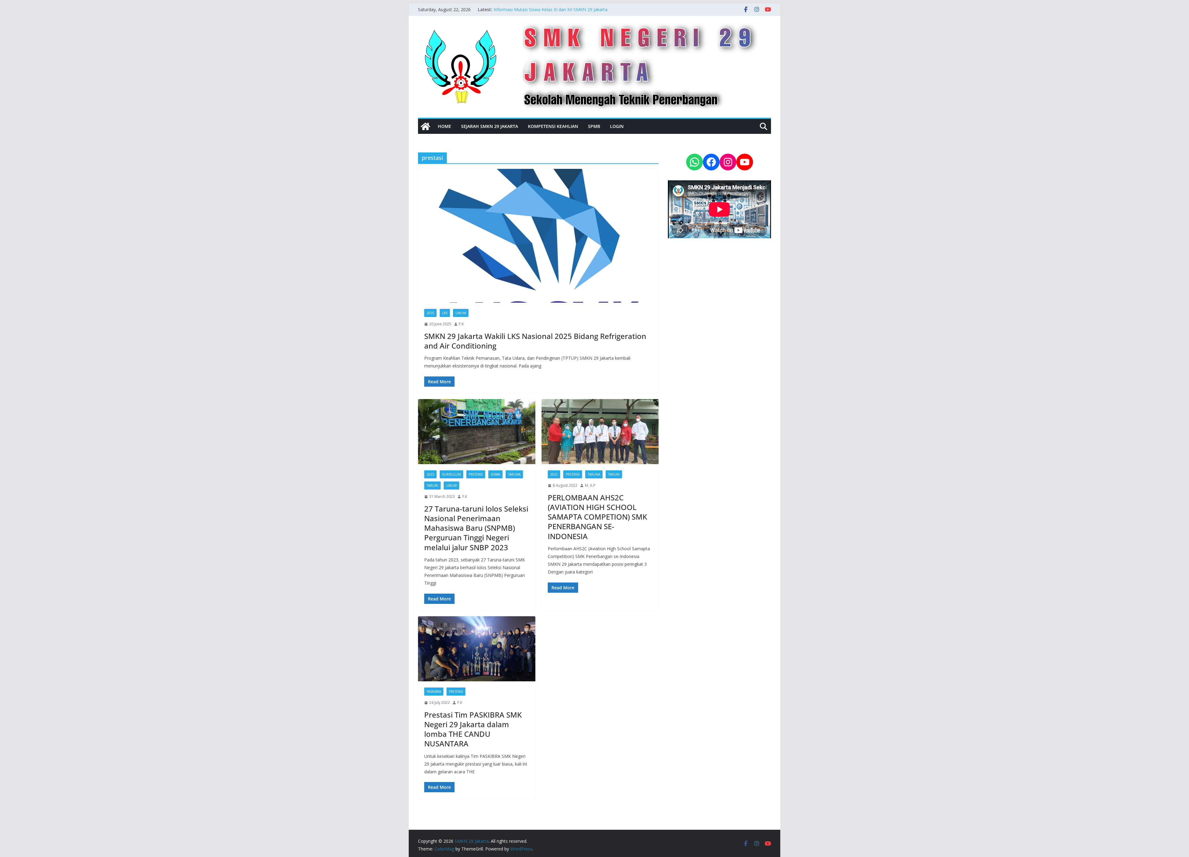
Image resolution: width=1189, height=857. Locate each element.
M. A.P (590, 485)
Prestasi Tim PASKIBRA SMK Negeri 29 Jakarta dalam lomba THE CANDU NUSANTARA (473, 729)
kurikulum (451, 474)
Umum (460, 313)
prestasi (476, 474)
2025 (430, 313)
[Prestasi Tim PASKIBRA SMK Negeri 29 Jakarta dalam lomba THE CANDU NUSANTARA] (476, 649)
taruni (432, 485)
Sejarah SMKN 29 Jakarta (489, 126)
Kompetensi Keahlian (553, 126)
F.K (461, 324)
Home (444, 126)
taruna (514, 474)
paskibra (434, 691)
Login (617, 126)
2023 (430, 474)
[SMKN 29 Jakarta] (425, 126)
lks (444, 313)
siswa (495, 474)
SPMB (594, 126)
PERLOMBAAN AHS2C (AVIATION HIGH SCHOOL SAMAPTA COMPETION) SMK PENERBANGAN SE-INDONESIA (597, 516)
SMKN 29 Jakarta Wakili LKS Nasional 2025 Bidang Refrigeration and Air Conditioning (535, 341)
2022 (554, 474)
